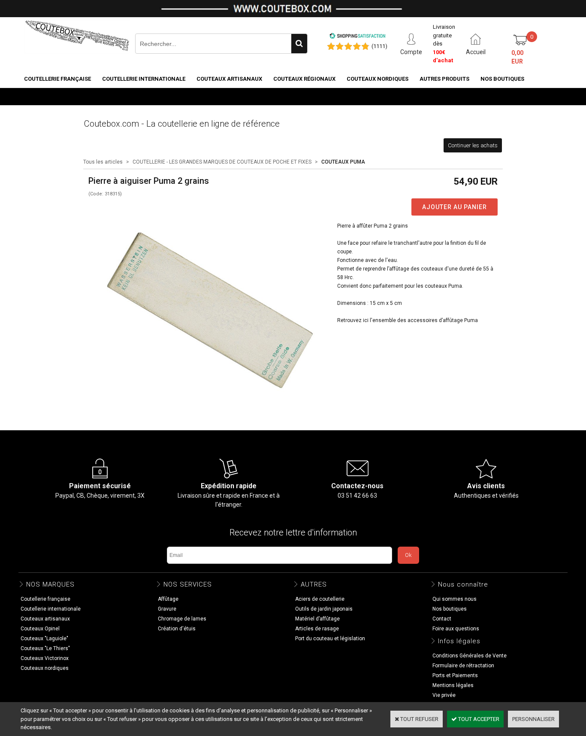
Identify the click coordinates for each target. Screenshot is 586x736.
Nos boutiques (502, 79)
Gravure (167, 609)
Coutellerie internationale (143, 79)
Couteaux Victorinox (45, 658)
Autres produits (444, 79)
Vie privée (444, 695)
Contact (441, 619)
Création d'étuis (177, 629)
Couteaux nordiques (377, 79)
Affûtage (168, 599)
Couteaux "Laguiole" (44, 639)
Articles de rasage (317, 629)
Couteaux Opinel (40, 629)
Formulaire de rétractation (463, 666)
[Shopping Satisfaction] (357, 37)
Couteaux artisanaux (229, 79)
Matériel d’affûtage (317, 619)
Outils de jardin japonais (324, 609)
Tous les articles (103, 162)
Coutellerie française (57, 79)
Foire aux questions (455, 629)
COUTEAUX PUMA (343, 162)
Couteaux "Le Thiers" (45, 648)
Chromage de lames (182, 619)
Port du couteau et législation (330, 639)
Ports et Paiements (455, 675)
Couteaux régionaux (304, 79)
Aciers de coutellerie (319, 599)
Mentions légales (453, 685)
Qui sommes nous (454, 599)
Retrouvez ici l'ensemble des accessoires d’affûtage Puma (407, 320)
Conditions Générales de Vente (469, 656)
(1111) (379, 46)
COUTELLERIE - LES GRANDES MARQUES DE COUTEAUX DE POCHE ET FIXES (222, 162)
